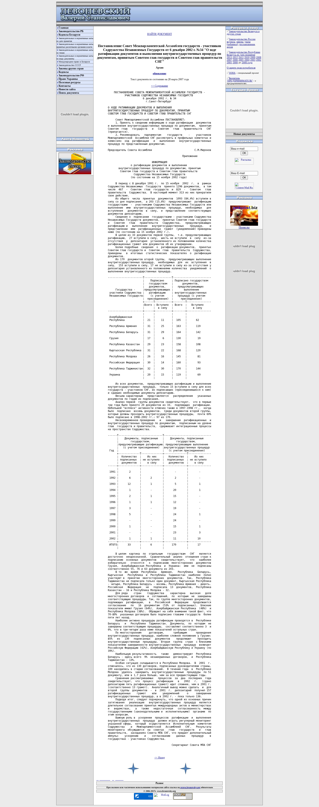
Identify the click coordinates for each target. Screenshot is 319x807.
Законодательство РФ (71, 75)
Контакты (65, 85)
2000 (235, 62)
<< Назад (160, 757)
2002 (258, 60)
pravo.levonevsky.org (190, 787)
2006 (235, 60)
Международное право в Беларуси (74, 61)
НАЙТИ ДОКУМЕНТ (159, 34)
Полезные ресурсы (69, 82)
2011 (241, 57)
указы (247, 41)
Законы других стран (71, 68)
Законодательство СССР (70, 65)
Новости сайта (67, 89)
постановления (247, 44)
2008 (258, 57)
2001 (229, 62)
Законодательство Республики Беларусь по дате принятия (243, 53)
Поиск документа (69, 92)
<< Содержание (159, 85)
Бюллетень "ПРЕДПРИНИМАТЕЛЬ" (240, 79)
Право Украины (68, 78)
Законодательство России (242, 39)
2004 (247, 60)
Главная (64, 27)
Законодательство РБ (71, 31)
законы (239, 41)
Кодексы (64, 72)
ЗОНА (232, 73)
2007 (229, 60)
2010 (247, 57)
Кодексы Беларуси (69, 34)
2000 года (247, 62)
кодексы (231, 41)
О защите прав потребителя (241, 67)
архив (230, 47)
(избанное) (232, 44)
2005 (241, 60)
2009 (252, 57)
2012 (235, 57)
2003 (252, 60)
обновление (159, 73)
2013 (229, 57)
